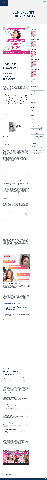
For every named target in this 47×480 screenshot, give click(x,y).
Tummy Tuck (33, 153)
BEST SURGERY (14, 1)
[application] (16, 457)
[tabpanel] (17, 268)
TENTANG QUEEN (36, 1)
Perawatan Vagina (34, 150)
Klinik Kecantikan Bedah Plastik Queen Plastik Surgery (13, 468)
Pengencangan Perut (38, 147)
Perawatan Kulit (39, 149)
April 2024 (32, 97)
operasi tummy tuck (34, 146)
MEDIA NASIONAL (31, 1)
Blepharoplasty (41, 126)
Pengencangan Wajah (34, 149)
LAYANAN (22, 1)
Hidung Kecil (40, 129)
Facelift (36, 129)
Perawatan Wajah (39, 150)
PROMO (18, 1)
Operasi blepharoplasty (38, 139)
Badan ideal (37, 125)
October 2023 (33, 107)
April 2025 (32, 83)
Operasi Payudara (34, 143)
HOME (10, 1)
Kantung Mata (33, 133)
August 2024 (32, 91)
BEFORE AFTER (26, 1)
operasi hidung (21, 468)
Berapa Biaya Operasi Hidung (35, 126)
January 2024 (32, 102)
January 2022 (32, 115)
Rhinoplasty (24, 468)
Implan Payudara (38, 132)
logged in (7, 474)
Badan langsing (41, 125)
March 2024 (32, 99)
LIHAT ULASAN (10, 426)
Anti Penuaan (33, 123)
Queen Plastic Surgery (11, 239)
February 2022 (32, 113)
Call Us (44, 1)
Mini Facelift (33, 139)
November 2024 (33, 86)
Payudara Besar (33, 147)
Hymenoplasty (33, 132)
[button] (4, 268)
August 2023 (32, 110)
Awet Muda (33, 125)
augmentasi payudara (38, 123)
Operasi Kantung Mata (38, 140)
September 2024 (33, 89)
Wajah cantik (37, 153)
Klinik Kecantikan (5, 468)
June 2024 (32, 94)
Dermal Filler (33, 129)
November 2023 (33, 105)
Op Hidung (39, 146)
